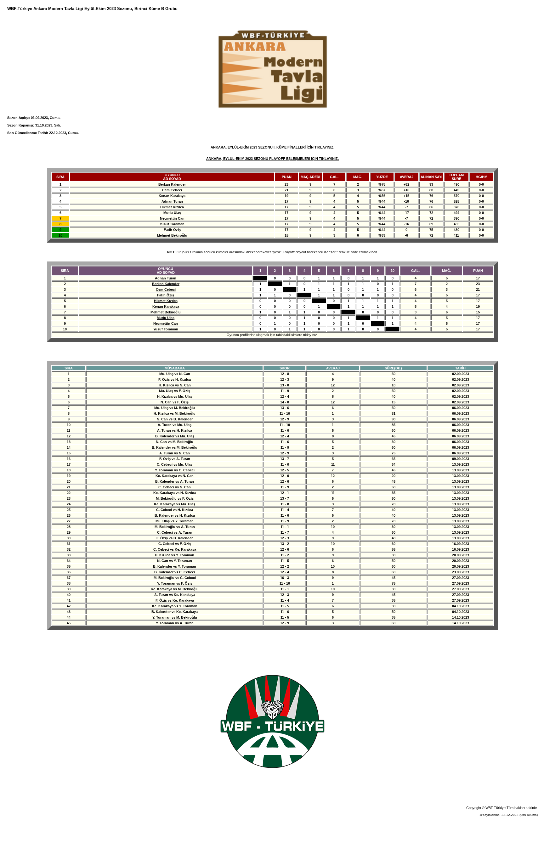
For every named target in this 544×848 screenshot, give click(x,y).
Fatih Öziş (165, 295)
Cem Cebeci (166, 289)
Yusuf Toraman (165, 329)
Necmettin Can (165, 323)
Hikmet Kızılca (166, 301)
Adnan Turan (165, 278)
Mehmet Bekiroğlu (165, 312)
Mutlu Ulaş (165, 318)
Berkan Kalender (165, 284)
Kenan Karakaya (165, 306)
